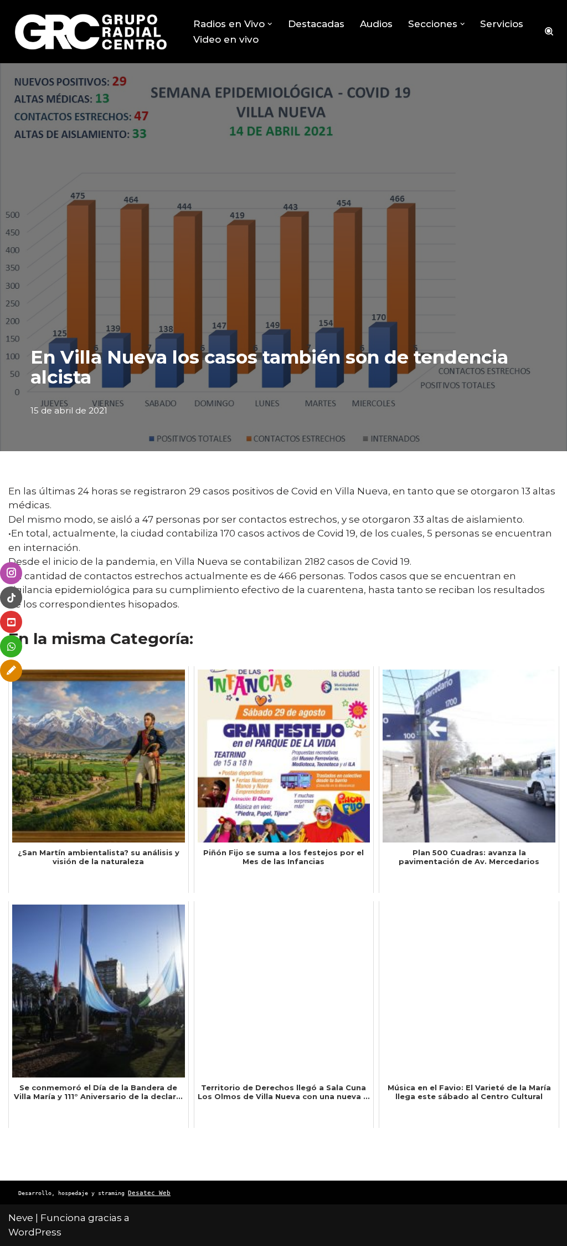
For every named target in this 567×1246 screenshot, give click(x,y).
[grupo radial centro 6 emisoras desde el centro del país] (91, 31)
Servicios (501, 23)
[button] (269, 24)
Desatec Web (149, 1193)
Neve (20, 1217)
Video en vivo (226, 39)
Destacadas (316, 23)
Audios (376, 23)
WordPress (34, 1232)
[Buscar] (549, 31)
